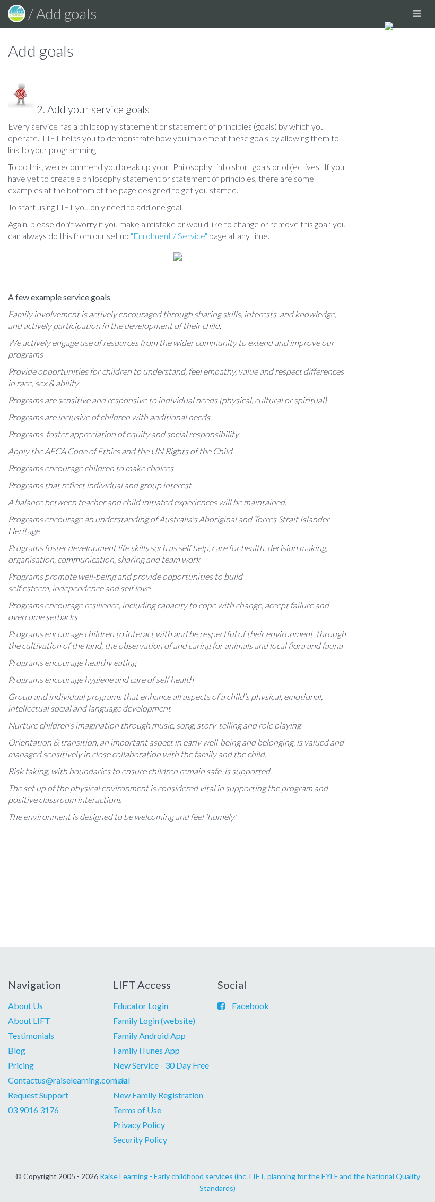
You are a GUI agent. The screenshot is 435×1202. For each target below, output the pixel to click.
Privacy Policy (139, 1125)
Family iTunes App (146, 1050)
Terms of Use (137, 1110)
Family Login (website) (154, 1020)
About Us (25, 1006)
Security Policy (140, 1140)
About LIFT (29, 1020)
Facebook (250, 1006)
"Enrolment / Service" (168, 236)
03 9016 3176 (33, 1110)
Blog (16, 1050)
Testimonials (31, 1035)
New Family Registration (158, 1095)
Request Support (38, 1095)
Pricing (21, 1065)
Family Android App (149, 1035)
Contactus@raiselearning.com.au (67, 1080)
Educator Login (140, 1006)
